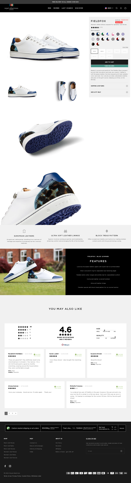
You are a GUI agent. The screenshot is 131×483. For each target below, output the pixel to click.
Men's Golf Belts (9, 446)
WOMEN (56, 8)
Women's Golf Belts (10, 454)
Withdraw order (36, 476)
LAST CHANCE (67, 8)
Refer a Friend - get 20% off (64, 451)
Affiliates (58, 448)
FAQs (31, 451)
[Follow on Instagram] (10, 466)
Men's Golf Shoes (9, 443)
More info (122, 428)
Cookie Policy (26, 476)
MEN (49, 8)
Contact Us (33, 443)
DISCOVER (79, 8)
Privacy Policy (16, 476)
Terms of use (8, 476)
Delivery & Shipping (36, 448)
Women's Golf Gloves (10, 457)
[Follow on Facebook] (5, 466)
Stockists (58, 446)
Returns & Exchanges (36, 446)
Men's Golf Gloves (9, 448)
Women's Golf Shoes (10, 451)
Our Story (59, 443)
